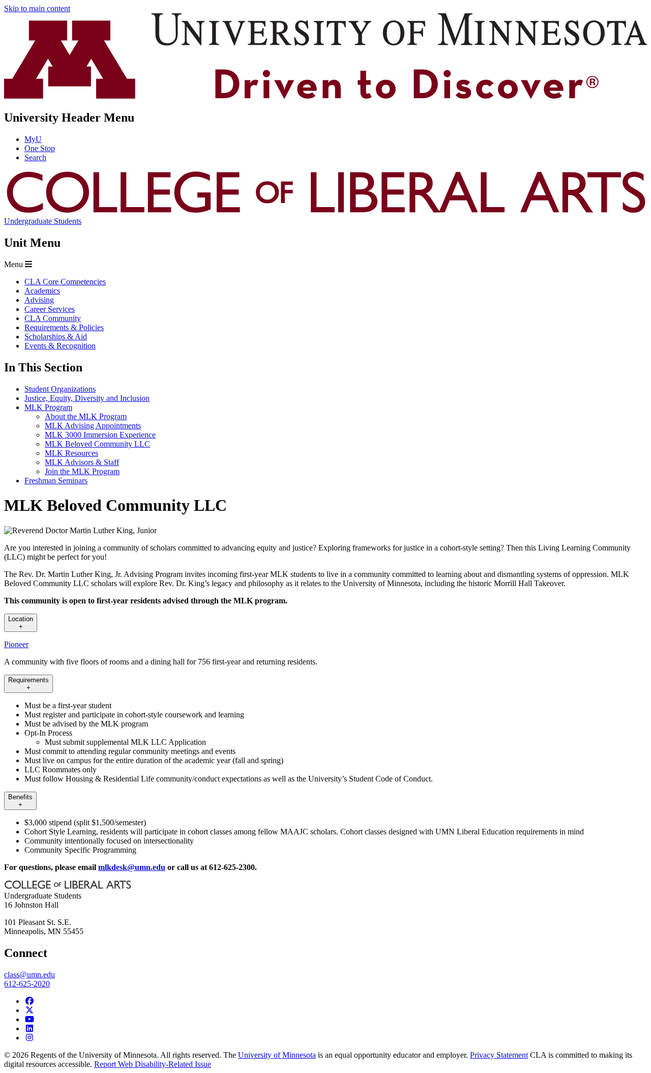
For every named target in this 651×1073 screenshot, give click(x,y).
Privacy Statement (499, 1055)
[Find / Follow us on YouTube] (29, 1019)
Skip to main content (37, 8)
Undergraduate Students (42, 221)
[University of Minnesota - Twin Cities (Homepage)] (325, 96)
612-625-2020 (27, 983)
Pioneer (16, 644)
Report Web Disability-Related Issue (152, 1064)
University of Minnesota (277, 1055)
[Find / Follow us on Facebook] (29, 1001)
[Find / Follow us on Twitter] (29, 1010)
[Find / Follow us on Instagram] (29, 1037)
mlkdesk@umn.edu (131, 867)
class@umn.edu (29, 974)
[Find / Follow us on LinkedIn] (29, 1028)
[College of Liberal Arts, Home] (325, 212)
